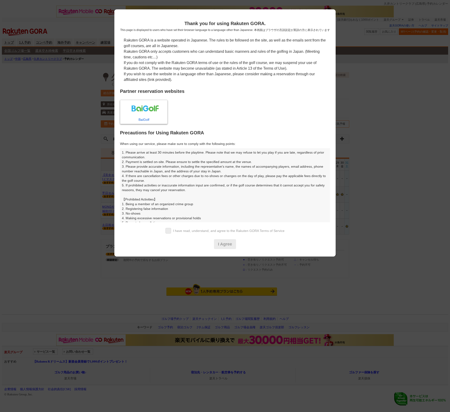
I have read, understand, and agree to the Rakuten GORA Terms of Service (229, 231)
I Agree (225, 244)
